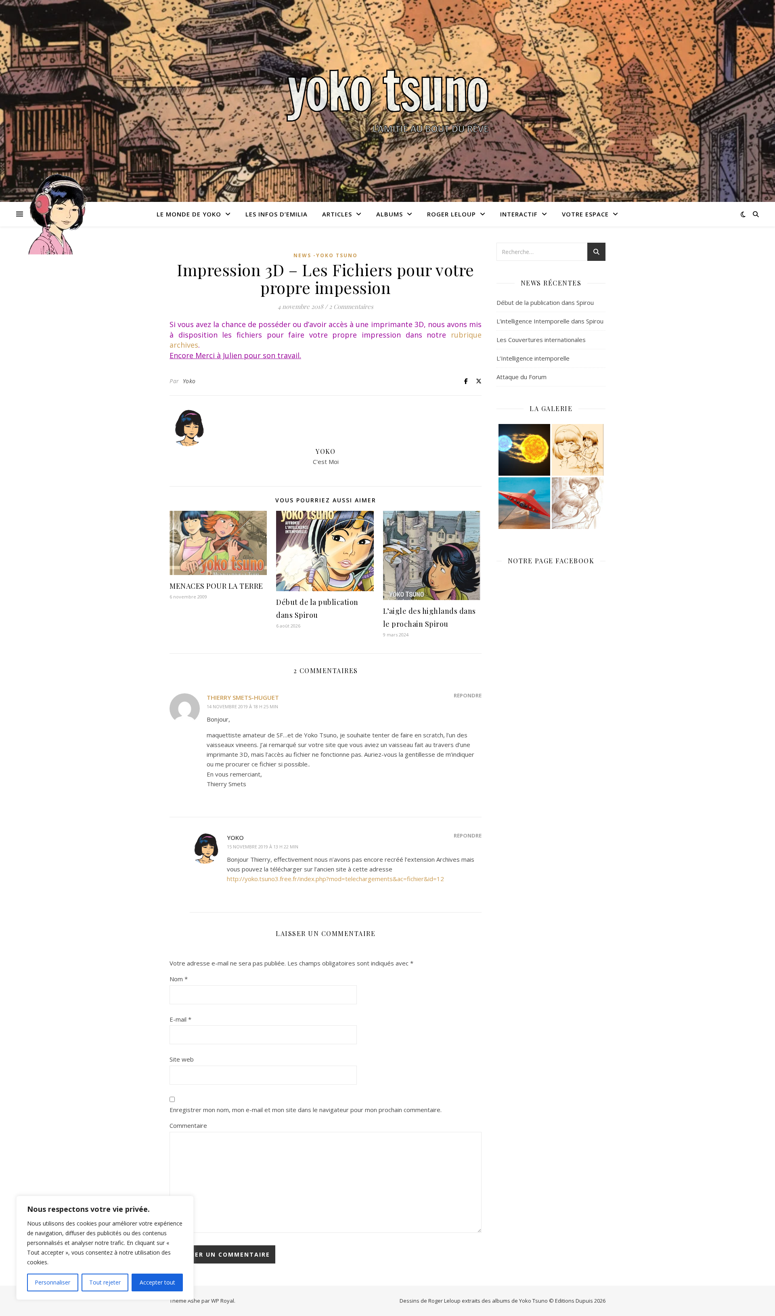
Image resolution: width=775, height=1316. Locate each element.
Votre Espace (585, 214)
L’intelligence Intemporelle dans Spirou (549, 321)
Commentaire (188, 1125)
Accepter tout (157, 1282)
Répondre (468, 695)
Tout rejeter (105, 1282)
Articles (337, 214)
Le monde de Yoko (189, 214)
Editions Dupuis (574, 1300)
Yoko (189, 381)
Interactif (519, 214)
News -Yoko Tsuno (325, 255)
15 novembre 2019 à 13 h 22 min (262, 847)
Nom (179, 979)
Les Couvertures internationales (541, 340)
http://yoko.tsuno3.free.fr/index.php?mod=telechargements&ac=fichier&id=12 (335, 879)
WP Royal (222, 1300)
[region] (105, 1248)
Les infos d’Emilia (276, 214)
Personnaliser (52, 1282)
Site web (182, 1059)
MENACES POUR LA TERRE (216, 586)
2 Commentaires (351, 306)
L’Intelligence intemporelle (533, 358)
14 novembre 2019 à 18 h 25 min (242, 706)
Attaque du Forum (521, 377)
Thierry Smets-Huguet (243, 697)
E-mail (180, 1019)
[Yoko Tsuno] (387, 100)
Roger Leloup (451, 214)
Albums (389, 214)
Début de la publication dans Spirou (545, 302)
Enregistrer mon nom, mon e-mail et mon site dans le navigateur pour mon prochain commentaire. (306, 1110)
